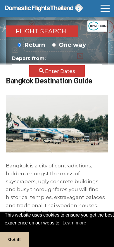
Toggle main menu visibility (105, 10)
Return (34, 44)
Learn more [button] (74, 222)
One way (71, 44)
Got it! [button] (14, 239)
